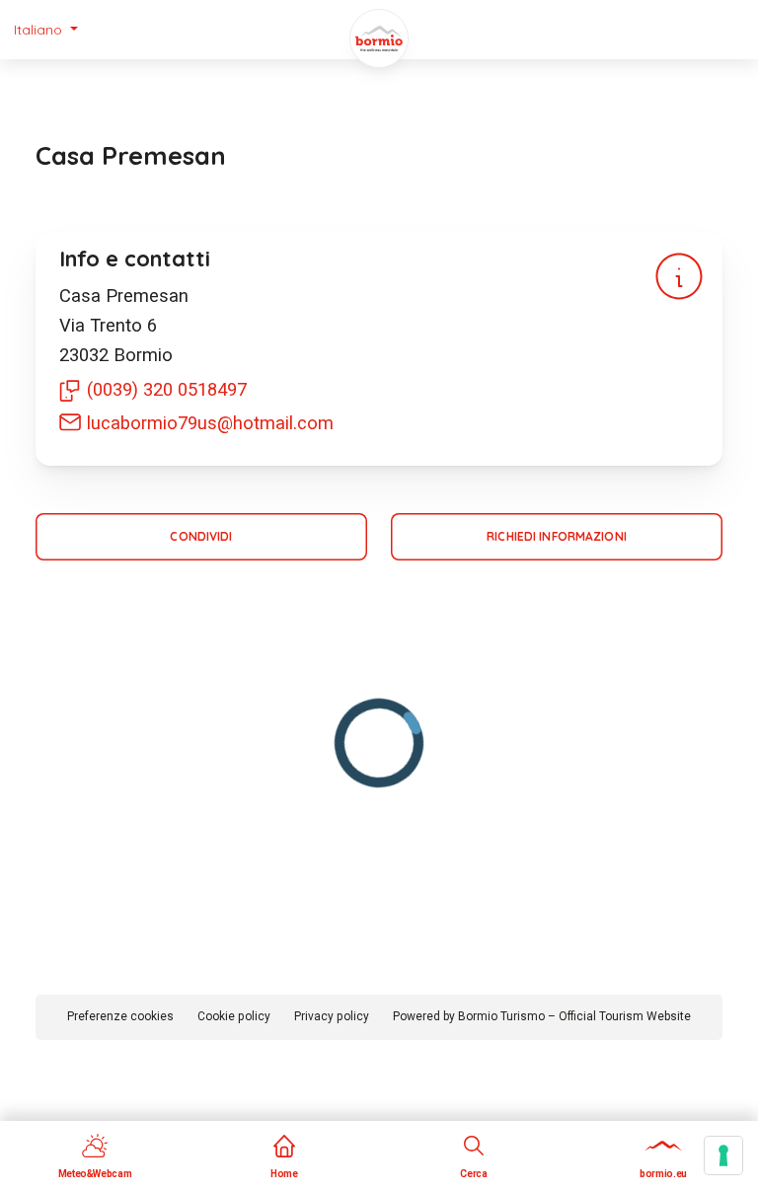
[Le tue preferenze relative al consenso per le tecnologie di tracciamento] (723, 1155)
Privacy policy (331, 1016)
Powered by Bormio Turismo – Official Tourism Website (542, 1016)
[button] (46, 29)
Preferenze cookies (120, 1016)
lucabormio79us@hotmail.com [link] (210, 422)
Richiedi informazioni (557, 536)
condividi (201, 536)
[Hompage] (379, 38)
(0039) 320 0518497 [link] (167, 389)
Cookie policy (233, 1016)
